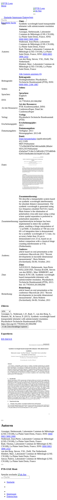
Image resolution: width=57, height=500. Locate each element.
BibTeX (8, 339)
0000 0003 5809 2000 (28, 39)
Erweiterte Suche (8, 23)
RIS (3, 339)
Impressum (17, 17)
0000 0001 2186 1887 (28, 84)
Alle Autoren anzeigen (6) (30, 74)
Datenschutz (27, 17)
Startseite (8, 17)
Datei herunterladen (27, 139)
